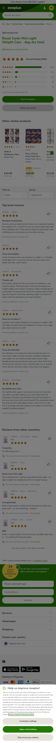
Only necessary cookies (28, 737)
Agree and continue (28, 729)
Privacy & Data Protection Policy (21, 714)
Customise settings (28, 721)
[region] (28, 713)
